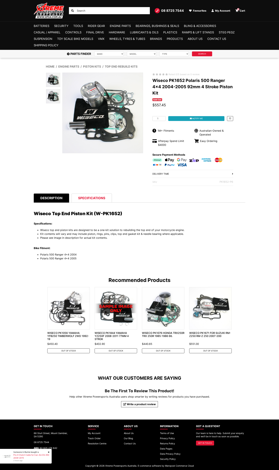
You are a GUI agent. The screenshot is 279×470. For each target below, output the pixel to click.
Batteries (41, 26)
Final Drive (95, 32)
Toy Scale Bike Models (75, 38)
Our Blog (128, 438)
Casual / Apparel (47, 32)
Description (51, 198)
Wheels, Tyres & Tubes (127, 38)
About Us (195, 38)
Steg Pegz (227, 32)
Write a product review (141, 404)
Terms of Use (167, 433)
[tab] (51, 198)
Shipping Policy (46, 45)
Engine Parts (120, 26)
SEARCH (202, 54)
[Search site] (72, 10)
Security (61, 26)
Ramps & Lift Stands (198, 32)
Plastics (170, 32)
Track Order (94, 438)
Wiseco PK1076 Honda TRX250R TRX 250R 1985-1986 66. (163, 334)
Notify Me (197, 118)
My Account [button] (222, 10)
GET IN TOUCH (205, 443)
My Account (94, 433)
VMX (101, 38)
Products (175, 38)
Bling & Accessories (200, 26)
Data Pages (166, 448)
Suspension (43, 38)
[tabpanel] (68, 320)
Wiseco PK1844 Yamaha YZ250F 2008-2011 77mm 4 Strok (112, 336)
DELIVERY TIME (160, 173)
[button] (230, 118)
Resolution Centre (97, 443)
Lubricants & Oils (144, 32)
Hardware (117, 32)
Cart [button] (241, 10)
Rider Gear (96, 26)
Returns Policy (167, 443)
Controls (73, 32)
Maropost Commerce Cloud (179, 465)
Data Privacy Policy (170, 453)
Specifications (91, 198)
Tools (78, 26)
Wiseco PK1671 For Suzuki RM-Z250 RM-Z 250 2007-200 (210, 334)
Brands (156, 38)
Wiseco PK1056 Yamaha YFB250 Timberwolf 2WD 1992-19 (68, 336)
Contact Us (216, 38)
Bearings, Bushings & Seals (157, 26)
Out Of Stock (68, 351)
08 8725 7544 (172, 11)
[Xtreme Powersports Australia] (49, 11)
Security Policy (168, 459)
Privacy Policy (167, 438)
